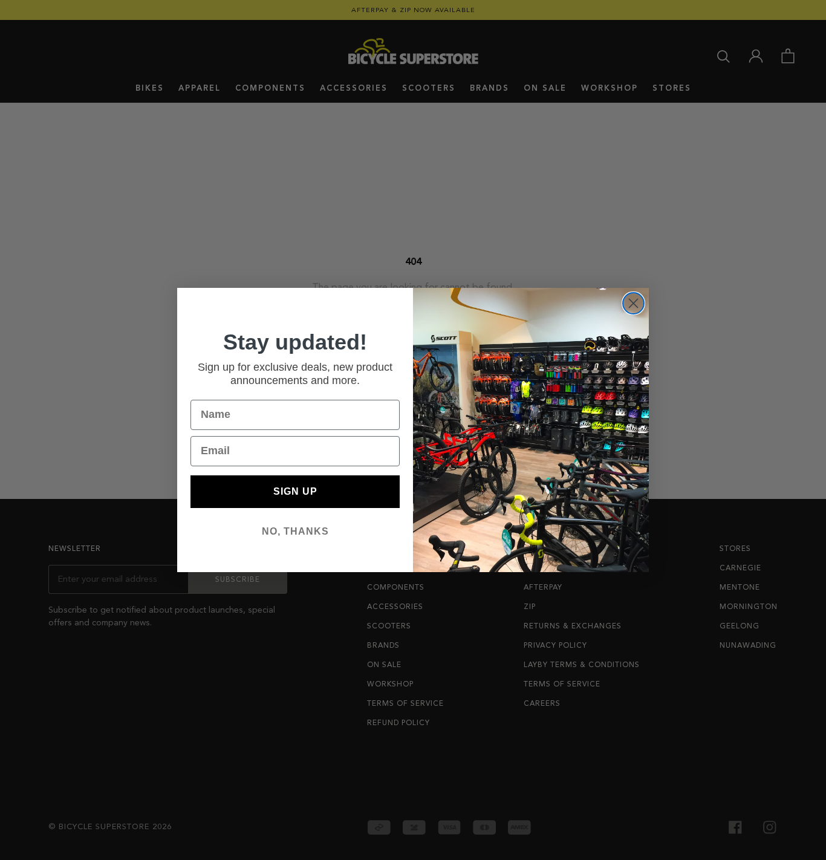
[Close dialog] (633, 303)
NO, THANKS (295, 531)
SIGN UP (295, 491)
